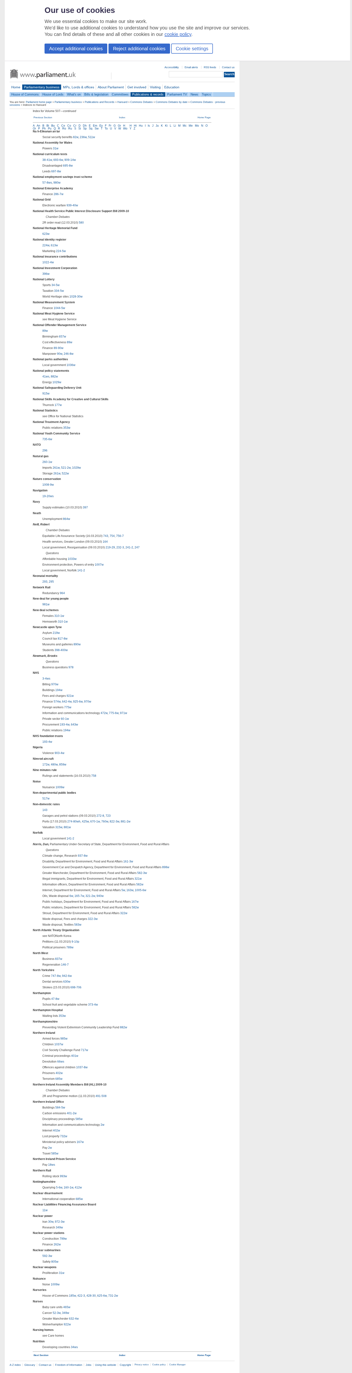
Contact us (228, 67)
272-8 (100, 815)
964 (62, 593)
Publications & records (148, 94)
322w (123, 913)
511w (91, 137)
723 (108, 815)
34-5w (55, 285)
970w (54, 684)
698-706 (75, 987)
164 (105, 541)
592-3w (47, 1256)
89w (45, 330)
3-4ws (46, 678)
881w (67, 827)
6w (71, 896)
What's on (74, 94)
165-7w (79, 896)
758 (93, 775)
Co (69, 125)
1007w (99, 564)
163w (129, 890)
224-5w (61, 251)
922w (67, 1324)
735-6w (47, 439)
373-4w (93, 1004)
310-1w (59, 615)
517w (46, 798)
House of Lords (52, 94)
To (106, 128)
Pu (49, 128)
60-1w (65, 718)
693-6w (58, 159)
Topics (206, 94)
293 (44, 581)
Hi (135, 125)
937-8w (83, 855)
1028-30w (76, 296)
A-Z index (15, 1364)
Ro (64, 128)
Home (15, 87)
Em (95, 125)
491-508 (101, 1096)
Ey (101, 125)
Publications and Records (99, 102)
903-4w (59, 753)
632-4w (74, 1318)
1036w (71, 365)
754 (112, 536)
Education (171, 87)
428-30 (91, 1295)
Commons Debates (141, 102)
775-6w (114, 713)
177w (58, 405)
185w (72, 1295)
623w (46, 233)
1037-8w (82, 1067)
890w (77, 644)
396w (46, 273)
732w (63, 1136)
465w (66, 1307)
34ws (74, 1347)
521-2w (66, 467)
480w (54, 764)
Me (191, 125)
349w (59, 1227)
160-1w (68, 1187)
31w (55, 148)
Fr (110, 125)
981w (46, 604)
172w (45, 764)
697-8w (56, 171)
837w (58, 958)
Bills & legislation (96, 94)
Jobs (88, 1364)
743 (105, 536)
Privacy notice (142, 1364)
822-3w (114, 821)
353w (66, 427)
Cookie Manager (177, 1364)
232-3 (120, 547)
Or (34, 128)
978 (71, 667)
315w (58, 827)
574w (57, 701)
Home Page (204, 117)
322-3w (93, 918)
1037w (58, 1044)
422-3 (81, 1295)
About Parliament (111, 87)
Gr (119, 125)
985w (64, 1038)
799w (63, 1238)
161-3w (128, 861)
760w (104, 821)
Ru (70, 128)
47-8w (55, 998)
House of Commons (25, 94)
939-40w (72, 205)
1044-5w (59, 308)
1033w (72, 558)
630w (66, 981)
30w (50, 1221)
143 (44, 810)
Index (122, 117)
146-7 (65, 964)
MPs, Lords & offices (78, 87)
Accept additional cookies (76, 48)
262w (57, 1244)
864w (66, 519)
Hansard (122, 102)
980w (57, 182)
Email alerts (191, 67)
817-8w (63, 638)
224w (45, 245)
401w (74, 1055)
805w (54, 1261)
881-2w (126, 821)
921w (70, 695)
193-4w (64, 724)
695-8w (68, 165)
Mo (197, 125)
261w (56, 467)
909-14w (70, 159)
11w (45, 1210)
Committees (120, 94)
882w (54, 376)
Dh (85, 125)
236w (83, 137)
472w (104, 713)
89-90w (58, 348)
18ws (51, 1164)
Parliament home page (39, 102)
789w (70, 947)
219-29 (110, 547)
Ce (63, 125)
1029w (56, 382)
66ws (60, 1061)
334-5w (59, 290)
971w (123, 713)
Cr (74, 125)
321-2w (90, 896)
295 (51, 581)
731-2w (113, 1295)
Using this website (105, 1364)
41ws (45, 376)
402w (59, 1073)
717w (84, 1050)
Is (149, 125)
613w (54, 245)
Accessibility (172, 67)
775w (67, 707)
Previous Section (43, 117)
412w (78, 1187)
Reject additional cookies (139, 48)
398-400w (61, 650)
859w (62, 764)
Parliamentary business (41, 87)
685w (58, 1078)
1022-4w (48, 262)
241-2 (129, 547)
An (38, 125)
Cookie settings (192, 48)
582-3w (142, 873)
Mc (185, 125)
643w (74, 724)
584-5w (60, 1107)
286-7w (58, 194)
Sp (85, 128)
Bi (47, 125)
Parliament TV (177, 94)
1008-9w (48, 484)
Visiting (155, 87)
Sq (90, 128)
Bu (53, 125)
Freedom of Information (68, 1364)
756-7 (120, 536)
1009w (60, 787)
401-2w (72, 1113)
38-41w (47, 159)
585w (79, 1119)
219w (56, 632)
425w (85, 821)
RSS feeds (210, 67)
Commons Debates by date (171, 102)
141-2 (81, 570)
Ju (157, 125)
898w (165, 867)
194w (58, 690)
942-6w (67, 975)
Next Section (41, 1355)
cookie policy (178, 34)
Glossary (29, 1364)
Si (79, 128)
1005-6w (140, 890)
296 (44, 450)
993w (63, 1176)
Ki (166, 125)
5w (123, 890)
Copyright (125, 1364)
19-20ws (48, 496)
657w (62, 336)
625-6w (102, 1295)
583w (77, 924)
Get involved (136, 87)
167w (135, 901)
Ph (44, 128)
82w (75, 137)
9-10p (75, 941)
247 (137, 547)
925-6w (78, 701)
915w (46, 393)
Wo (125, 128)
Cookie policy (159, 1364)
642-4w (67, 701)
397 (85, 507)
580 (81, 222)
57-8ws (47, 182)
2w (102, 1124)
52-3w (57, 1312)
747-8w (56, 975)
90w (59, 353)
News (194, 94)
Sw (97, 128)
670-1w (95, 821)
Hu (141, 125)
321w (138, 878)
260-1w (47, 462)
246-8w (69, 353)
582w (139, 884)
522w (65, 473)
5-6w (59, 1187)
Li (175, 125)
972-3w (60, 1221)
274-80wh (73, 821)
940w (100, 896)
